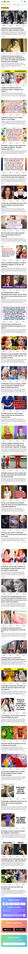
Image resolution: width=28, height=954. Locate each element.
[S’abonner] (24, 915)
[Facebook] (22, 903)
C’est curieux (3, 242)
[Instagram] (17, 903)
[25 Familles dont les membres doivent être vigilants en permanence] (14, 820)
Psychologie (3, 334)
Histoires (3, 125)
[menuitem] (3, 4)
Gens (2, 97)
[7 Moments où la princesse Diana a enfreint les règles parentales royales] (14, 17)
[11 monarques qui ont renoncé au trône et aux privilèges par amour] (14, 705)
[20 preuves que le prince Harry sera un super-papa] (14, 876)
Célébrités (3, 67)
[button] (4, 26)
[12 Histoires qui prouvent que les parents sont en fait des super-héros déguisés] (14, 165)
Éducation (3, 36)
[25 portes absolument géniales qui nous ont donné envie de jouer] (14, 733)
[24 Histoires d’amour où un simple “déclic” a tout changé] (14, 107)
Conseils (3, 867)
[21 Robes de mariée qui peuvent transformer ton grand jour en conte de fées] (14, 617)
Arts (2, 304)
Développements (4, 393)
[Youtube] (5, 903)
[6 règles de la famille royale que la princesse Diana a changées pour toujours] (14, 77)
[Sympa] (7, 2)
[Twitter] (11, 903)
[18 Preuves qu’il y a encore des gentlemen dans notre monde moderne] (14, 647)
